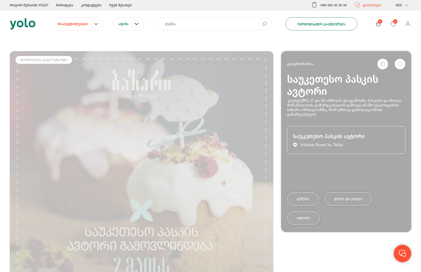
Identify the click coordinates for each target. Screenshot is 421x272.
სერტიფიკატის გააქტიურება (321, 24)
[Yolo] (22, 23)
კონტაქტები (91, 5)
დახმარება (372, 5)
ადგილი (303, 218)
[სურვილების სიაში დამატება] (400, 64)
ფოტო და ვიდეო (348, 199)
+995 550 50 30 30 (333, 5)
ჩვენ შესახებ (120, 5)
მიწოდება (64, 5)
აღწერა (303, 199)
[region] (210, 136)
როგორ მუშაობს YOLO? (29, 5)
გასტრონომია (300, 64)
